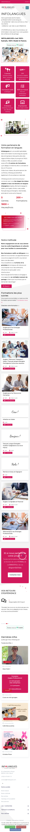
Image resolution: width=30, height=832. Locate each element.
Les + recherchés (6, 806)
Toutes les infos (6, 643)
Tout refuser (21, 827)
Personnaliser (15, 829)
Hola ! (15, 464)
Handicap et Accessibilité (8, 799)
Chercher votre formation (9, 305)
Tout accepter (10, 827)
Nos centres (4, 796)
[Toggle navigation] (27, 7)
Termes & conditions (8, 809)
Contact (27, 1)
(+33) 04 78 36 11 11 (5, 1)
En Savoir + (6, 286)
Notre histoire (5, 790)
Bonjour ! (15, 436)
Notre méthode (5, 793)
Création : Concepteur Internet (15, 820)
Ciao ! (15, 412)
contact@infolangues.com (8, 779)
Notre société (5, 787)
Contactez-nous (15, 575)
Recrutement (5, 801)
